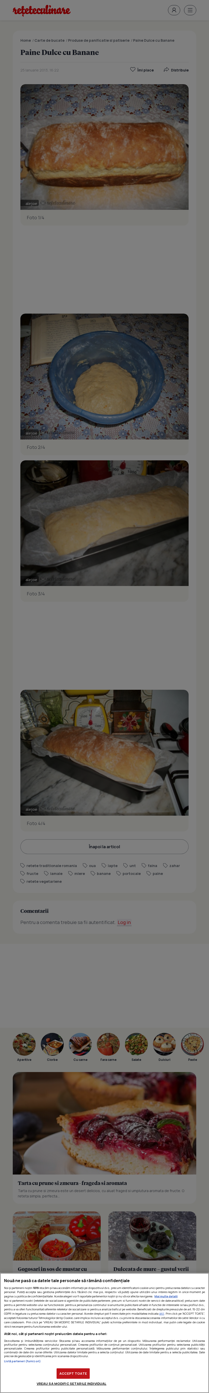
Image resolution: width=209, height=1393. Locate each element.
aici (161, 1313)
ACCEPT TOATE (73, 1373)
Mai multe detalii (166, 1296)
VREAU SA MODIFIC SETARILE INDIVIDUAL (72, 1383)
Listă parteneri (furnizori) (22, 1361)
